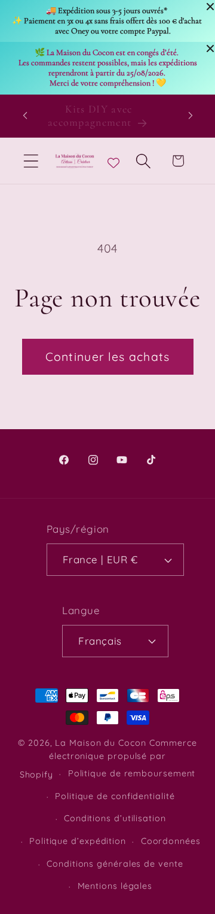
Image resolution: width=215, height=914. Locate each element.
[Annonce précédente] (25, 115)
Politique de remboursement (132, 773)
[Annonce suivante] (190, 115)
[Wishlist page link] (113, 161)
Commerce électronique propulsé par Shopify (108, 758)
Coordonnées (171, 841)
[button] (31, 161)
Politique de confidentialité (114, 796)
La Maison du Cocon (102, 742)
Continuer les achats (107, 356)
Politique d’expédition (77, 841)
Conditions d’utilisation (115, 818)
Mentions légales (115, 885)
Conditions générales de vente (115, 863)
